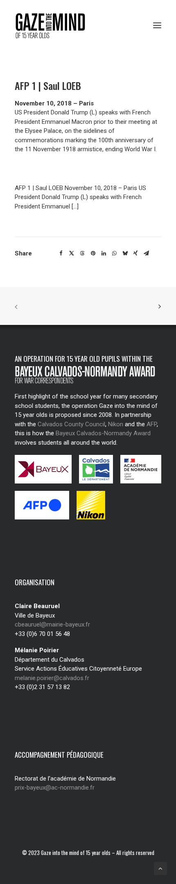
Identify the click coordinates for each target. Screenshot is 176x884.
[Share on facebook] (61, 253)
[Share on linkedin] (103, 253)
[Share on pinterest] (93, 253)
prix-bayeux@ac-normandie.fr (55, 787)
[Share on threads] (82, 253)
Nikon (115, 424)
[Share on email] (146, 253)
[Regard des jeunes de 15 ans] (53, 25)
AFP (152, 424)
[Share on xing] (135, 253)
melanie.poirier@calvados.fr (52, 678)
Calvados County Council (71, 424)
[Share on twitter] (72, 253)
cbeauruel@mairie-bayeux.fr (52, 624)
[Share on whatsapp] (114, 253)
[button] (157, 25)
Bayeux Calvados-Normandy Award (103, 433)
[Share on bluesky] (125, 253)
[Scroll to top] (160, 868)
